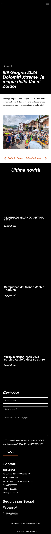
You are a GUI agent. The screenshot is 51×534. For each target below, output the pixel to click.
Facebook (10, 507)
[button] (47, 4)
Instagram (10, 513)
